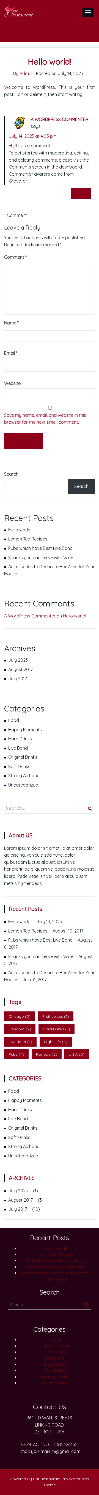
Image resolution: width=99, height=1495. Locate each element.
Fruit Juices (55, 1016)
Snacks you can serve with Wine (40, 557)
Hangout (20, 1029)
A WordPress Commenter (59, 119)
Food (13, 720)
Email (10, 353)
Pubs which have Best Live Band (40, 548)
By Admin (22, 73)
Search (11, 474)
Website (12, 383)
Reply (80, 193)
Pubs (16, 1054)
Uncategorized (23, 785)
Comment (15, 257)
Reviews (46, 1054)
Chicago (20, 1016)
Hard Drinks (20, 738)
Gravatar (18, 181)
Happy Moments (25, 729)
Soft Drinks (19, 766)
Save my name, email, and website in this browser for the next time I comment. (45, 418)
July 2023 (18, 660)
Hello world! (19, 530)
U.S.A (76, 1054)
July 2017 (17, 678)
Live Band (18, 748)
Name (11, 323)
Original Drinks (22, 757)
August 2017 (20, 669)
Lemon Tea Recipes (27, 539)
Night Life (55, 1041)
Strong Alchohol (24, 775)
